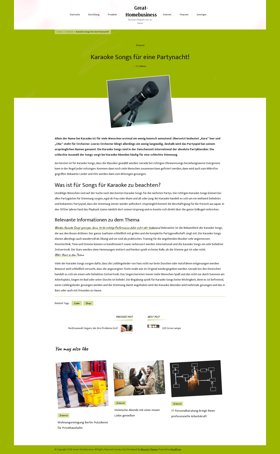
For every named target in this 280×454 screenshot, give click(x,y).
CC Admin (141, 66)
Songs (88, 303)
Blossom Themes (149, 450)
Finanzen (184, 15)
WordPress (175, 450)
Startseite (75, 15)
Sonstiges (201, 15)
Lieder (77, 303)
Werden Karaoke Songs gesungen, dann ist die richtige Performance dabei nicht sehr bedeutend (107, 228)
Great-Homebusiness (141, 11)
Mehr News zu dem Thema (69, 255)
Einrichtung (93, 15)
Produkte (112, 15)
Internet (167, 15)
